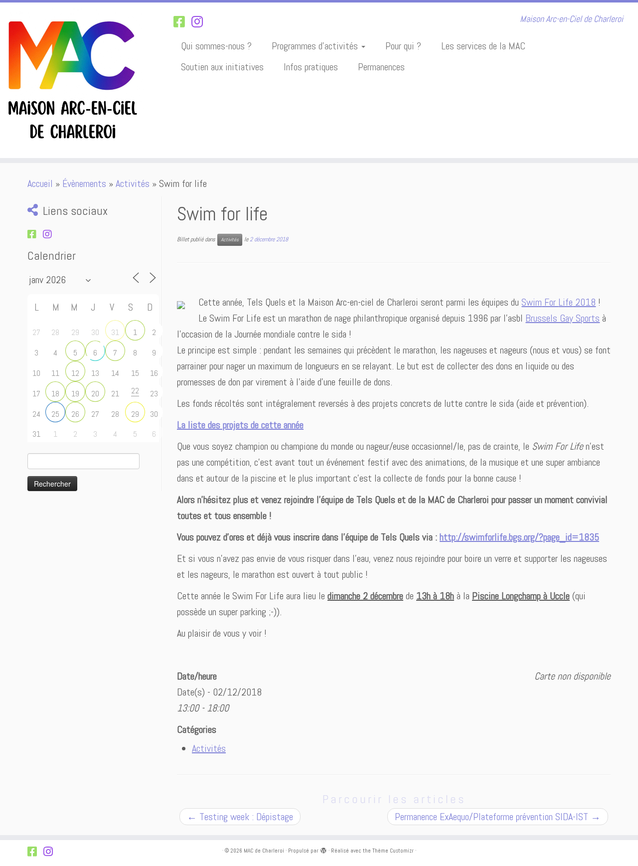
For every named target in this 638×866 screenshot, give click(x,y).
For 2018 (558, 302)
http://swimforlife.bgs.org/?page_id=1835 (519, 536)
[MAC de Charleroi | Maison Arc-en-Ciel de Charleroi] (73, 80)
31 (115, 332)
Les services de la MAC (483, 45)
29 (135, 414)
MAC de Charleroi (264, 850)
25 (55, 414)
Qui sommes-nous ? (216, 45)
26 (75, 414)
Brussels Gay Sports (562, 318)
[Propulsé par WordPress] (323, 849)
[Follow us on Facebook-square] (182, 22)
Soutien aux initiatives (222, 66)
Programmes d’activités (316, 45)
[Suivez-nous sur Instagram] (200, 22)
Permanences (381, 66)
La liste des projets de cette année (240, 424)
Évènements (84, 183)
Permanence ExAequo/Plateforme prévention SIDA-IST (498, 816)
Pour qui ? (403, 45)
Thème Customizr (393, 850)
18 (55, 393)
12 (75, 373)
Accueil (40, 183)
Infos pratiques (311, 66)
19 (75, 393)
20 (95, 393)
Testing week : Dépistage (240, 816)
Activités (133, 183)
